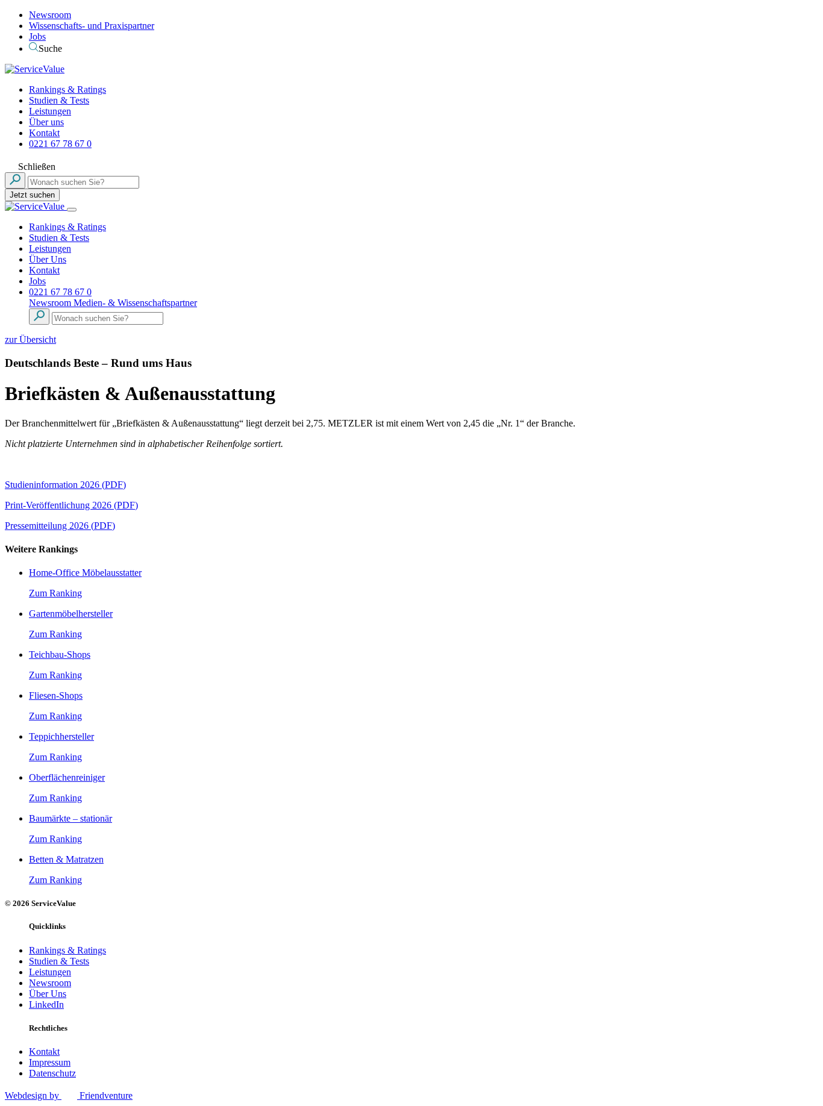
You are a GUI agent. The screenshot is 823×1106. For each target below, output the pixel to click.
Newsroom (50, 15)
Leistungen (50, 111)
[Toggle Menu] (72, 209)
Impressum (49, 1062)
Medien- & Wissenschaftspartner (135, 303)
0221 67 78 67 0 (60, 144)
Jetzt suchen (32, 194)
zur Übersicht (30, 339)
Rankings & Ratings (67, 89)
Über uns (46, 122)
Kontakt (44, 133)
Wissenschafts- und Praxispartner (91, 25)
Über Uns (47, 259)
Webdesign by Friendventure (69, 1095)
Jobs (37, 36)
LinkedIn (46, 1004)
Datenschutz (52, 1073)
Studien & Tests (59, 100)
